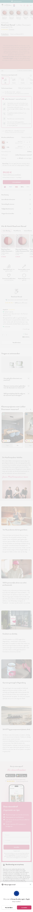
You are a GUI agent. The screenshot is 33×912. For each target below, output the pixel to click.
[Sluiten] (30, 884)
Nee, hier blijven (9, 907)
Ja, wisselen (24, 907)
